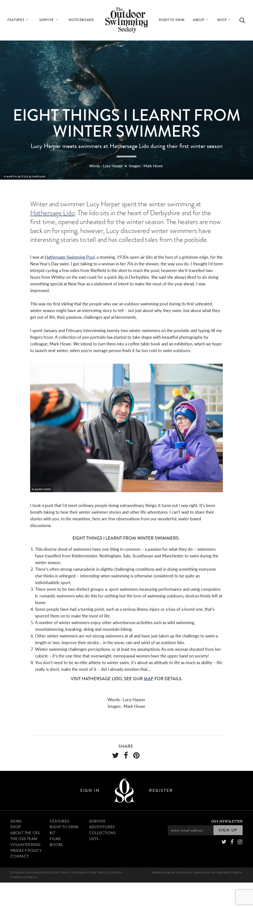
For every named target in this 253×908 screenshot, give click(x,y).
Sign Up (228, 830)
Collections (102, 833)
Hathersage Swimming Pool (70, 257)
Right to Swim (171, 20)
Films (55, 839)
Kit (52, 833)
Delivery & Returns (25, 877)
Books (56, 844)
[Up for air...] (124, 790)
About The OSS (25, 833)
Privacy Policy (26, 850)
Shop (222, 20)
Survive (47, 20)
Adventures (102, 827)
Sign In (90, 790)
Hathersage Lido (52, 213)
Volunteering (25, 844)
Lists (94, 839)
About (199, 20)
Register (161, 790)
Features (16, 20)
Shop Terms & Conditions (106, 872)
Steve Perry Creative (229, 872)
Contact (19, 856)
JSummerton (184, 872)
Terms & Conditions (73, 872)
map (148, 679)
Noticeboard (81, 20)
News (16, 821)
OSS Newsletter (227, 821)
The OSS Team (23, 839)
